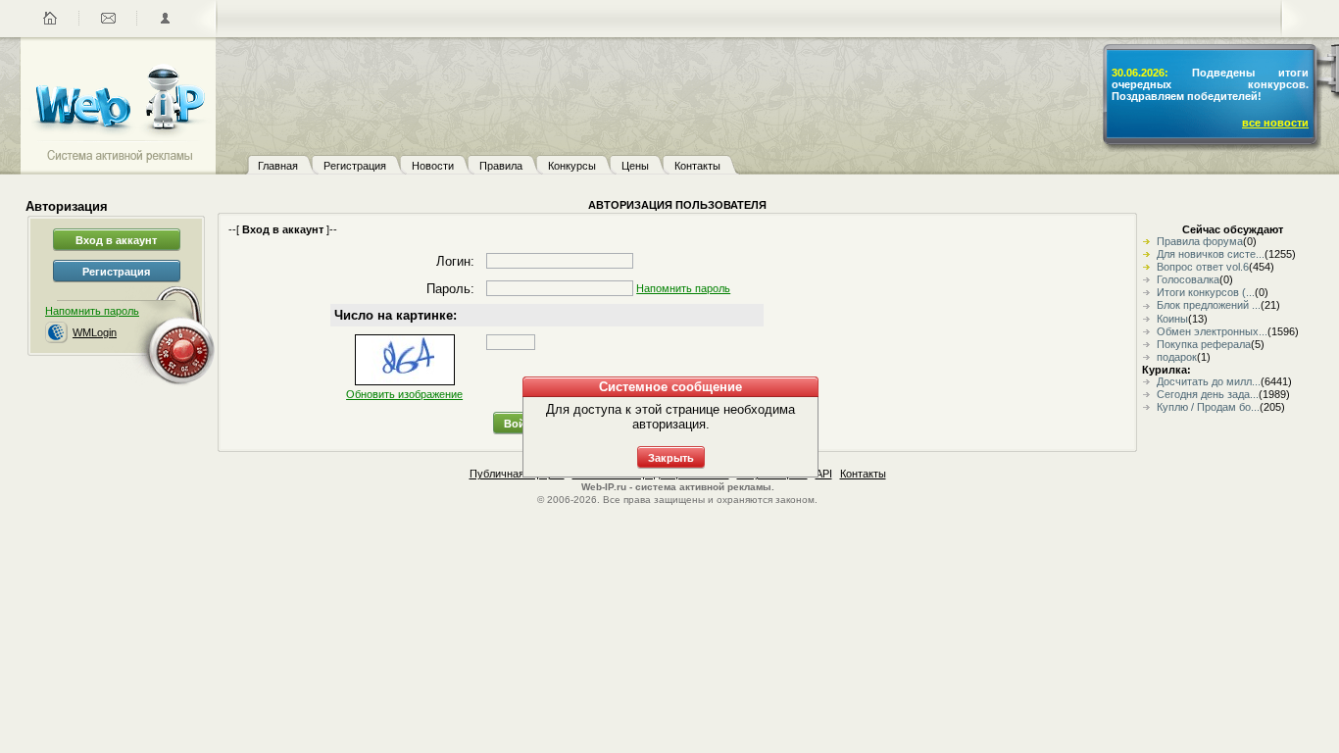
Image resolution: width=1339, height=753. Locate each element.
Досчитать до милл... (1209, 381)
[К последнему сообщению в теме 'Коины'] (1148, 319)
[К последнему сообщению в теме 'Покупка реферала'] (1148, 344)
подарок (1177, 357)
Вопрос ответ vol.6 (1203, 267)
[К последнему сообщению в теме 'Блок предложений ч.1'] (1148, 305)
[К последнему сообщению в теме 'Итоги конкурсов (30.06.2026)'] (1148, 292)
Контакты (697, 166)
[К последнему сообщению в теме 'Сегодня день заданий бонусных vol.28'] (1148, 394)
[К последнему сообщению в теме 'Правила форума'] (1148, 241)
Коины (1172, 319)
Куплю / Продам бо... (1208, 407)
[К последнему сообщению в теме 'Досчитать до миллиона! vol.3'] (1148, 381)
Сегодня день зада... (1208, 394)
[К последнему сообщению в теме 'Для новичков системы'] (1148, 254)
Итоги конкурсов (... (1206, 292)
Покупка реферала (1204, 344)
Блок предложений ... (1209, 305)
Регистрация (354, 166)
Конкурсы (572, 166)
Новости (433, 166)
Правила (500, 166)
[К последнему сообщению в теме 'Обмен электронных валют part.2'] (1148, 331)
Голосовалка (1188, 279)
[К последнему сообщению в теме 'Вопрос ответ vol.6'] (1148, 267)
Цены (635, 166)
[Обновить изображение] (405, 359)
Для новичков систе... (1211, 254)
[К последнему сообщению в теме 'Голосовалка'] (1148, 279)
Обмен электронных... (1212, 331)
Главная (278, 166)
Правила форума (1200, 241)
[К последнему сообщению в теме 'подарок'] (1148, 357)
